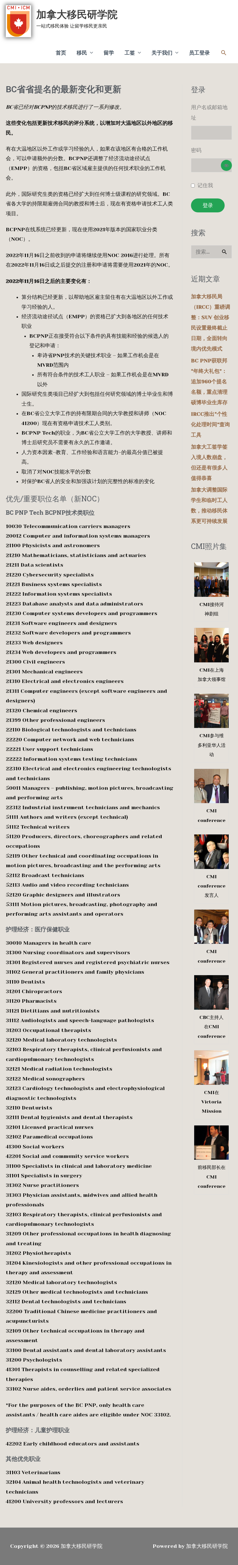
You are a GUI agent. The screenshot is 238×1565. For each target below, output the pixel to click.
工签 (130, 53)
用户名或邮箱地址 (209, 112)
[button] (223, 52)
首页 (61, 53)
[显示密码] (226, 165)
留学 (109, 53)
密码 (196, 150)
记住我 (205, 185)
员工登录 (199, 53)
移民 (82, 53)
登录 (208, 205)
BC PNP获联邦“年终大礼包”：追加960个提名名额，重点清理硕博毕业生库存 (209, 381)
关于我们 (162, 53)
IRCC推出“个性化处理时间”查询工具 (210, 424)
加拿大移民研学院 (77, 14)
